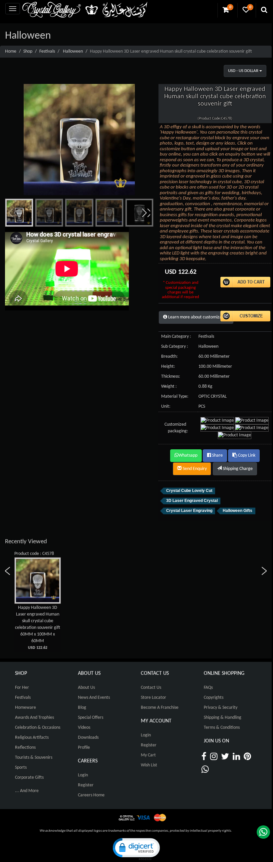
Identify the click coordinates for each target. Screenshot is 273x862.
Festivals (47, 51)
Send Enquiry (194, 468)
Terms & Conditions (222, 727)
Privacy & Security (220, 707)
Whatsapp (187, 455)
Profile (84, 747)
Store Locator (153, 697)
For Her (22, 687)
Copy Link (246, 455)
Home (10, 51)
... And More (27, 790)
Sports (21, 767)
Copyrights (213, 697)
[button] (145, 213)
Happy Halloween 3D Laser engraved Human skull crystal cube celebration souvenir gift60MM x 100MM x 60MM (37, 627)
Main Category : (176, 336)
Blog (82, 707)
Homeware (25, 707)
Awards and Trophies (34, 717)
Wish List (149, 765)
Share (217, 455)
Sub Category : (174, 346)
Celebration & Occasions (37, 727)
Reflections (25, 747)
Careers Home (91, 795)
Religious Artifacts (32, 737)
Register (86, 785)
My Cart (148, 755)
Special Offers (90, 717)
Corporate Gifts (29, 777)
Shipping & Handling (222, 717)
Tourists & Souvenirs (33, 757)
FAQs (208, 687)
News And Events (94, 697)
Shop (27, 51)
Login (83, 775)
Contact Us (151, 687)
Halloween (73, 51)
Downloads (88, 737)
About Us (86, 687)
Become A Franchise (159, 707)
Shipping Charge (237, 468)
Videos (84, 727)
